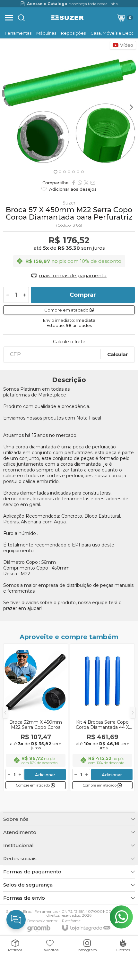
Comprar (83, 294)
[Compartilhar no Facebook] (73, 182)
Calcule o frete (69, 341)
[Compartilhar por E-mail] (93, 182)
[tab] (55, 171)
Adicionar (45, 774)
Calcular (117, 354)
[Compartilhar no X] (86, 182)
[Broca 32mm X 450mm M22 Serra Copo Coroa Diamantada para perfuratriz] (36, 717)
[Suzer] (67, 17)
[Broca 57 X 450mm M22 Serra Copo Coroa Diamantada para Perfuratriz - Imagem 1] (69, 107)
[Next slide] (130, 107)
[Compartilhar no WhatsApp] (80, 182)
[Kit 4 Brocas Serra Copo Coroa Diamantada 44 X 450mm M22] (102, 717)
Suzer (69, 203)
